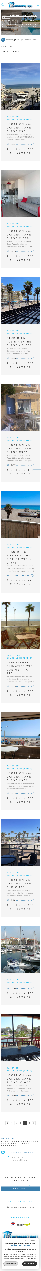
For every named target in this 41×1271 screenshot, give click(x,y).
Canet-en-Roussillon (19, 1158)
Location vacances (10, 21)
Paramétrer (11, 1264)
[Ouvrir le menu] (38, 4)
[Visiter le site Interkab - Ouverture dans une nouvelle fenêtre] (13, 1224)
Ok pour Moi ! (29, 1264)
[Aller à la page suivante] (34, 1123)
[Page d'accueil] (20, 4)
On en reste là (29, 1240)
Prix (5, 52)
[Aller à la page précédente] (7, 1123)
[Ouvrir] (2, 4)
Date (16, 52)
